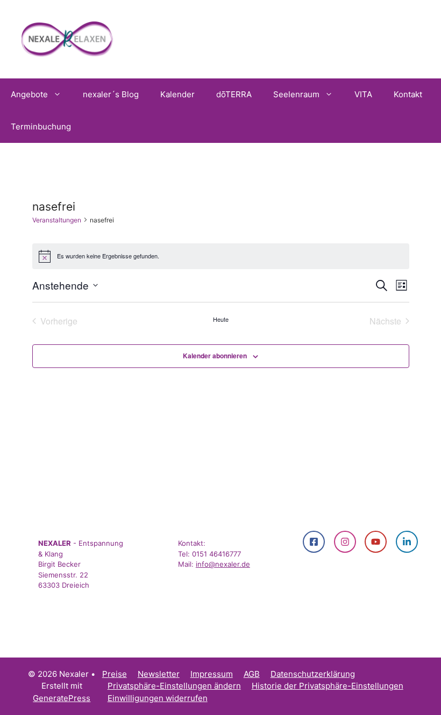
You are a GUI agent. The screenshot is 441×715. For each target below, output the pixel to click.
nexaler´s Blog (111, 94)
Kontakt (408, 94)
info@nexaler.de (223, 564)
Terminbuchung (41, 126)
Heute (221, 319)
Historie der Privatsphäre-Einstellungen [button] (327, 686)
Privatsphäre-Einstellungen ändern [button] (174, 686)
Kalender (177, 94)
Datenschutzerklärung (313, 674)
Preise (114, 674)
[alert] (220, 256)
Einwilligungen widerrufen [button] (158, 698)
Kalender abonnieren (215, 355)
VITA (363, 94)
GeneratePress (61, 698)
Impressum (211, 674)
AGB (252, 674)
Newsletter (159, 674)
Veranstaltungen (56, 220)
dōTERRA (234, 94)
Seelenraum (296, 94)
